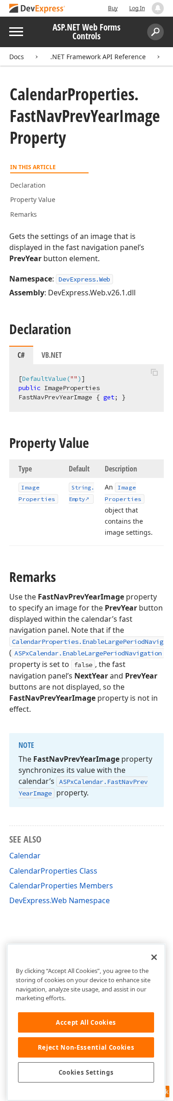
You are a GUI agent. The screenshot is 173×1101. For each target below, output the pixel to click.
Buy (113, 8)
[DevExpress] (37, 9)
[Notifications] (158, 8)
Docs (16, 56)
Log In (137, 8)
